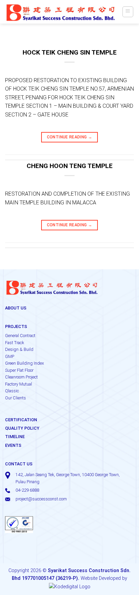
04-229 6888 (27, 490)
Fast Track (14, 342)
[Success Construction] (61, 12)
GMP (9, 356)
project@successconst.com (41, 498)
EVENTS (13, 445)
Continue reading (69, 137)
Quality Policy (22, 428)
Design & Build (19, 349)
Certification (21, 419)
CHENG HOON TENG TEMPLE (70, 166)
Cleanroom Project (21, 376)
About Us (15, 307)
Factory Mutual (18, 384)
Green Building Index (24, 363)
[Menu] (128, 11)
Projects (16, 326)
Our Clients (15, 397)
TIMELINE (15, 436)
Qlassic (12, 390)
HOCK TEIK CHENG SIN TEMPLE (70, 52)
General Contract (20, 335)
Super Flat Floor (19, 370)
